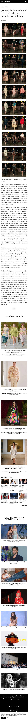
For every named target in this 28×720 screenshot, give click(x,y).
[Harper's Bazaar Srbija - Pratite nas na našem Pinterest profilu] (14, 706)
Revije (6, 7)
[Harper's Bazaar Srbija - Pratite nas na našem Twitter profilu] (12, 706)
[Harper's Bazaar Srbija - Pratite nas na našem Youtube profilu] (18, 706)
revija (14, 308)
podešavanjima (14, 715)
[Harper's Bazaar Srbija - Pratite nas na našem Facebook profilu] (9, 706)
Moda (2, 7)
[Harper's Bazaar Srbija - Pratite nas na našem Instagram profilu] (16, 706)
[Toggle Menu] (2, 1)
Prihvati (4, 717)
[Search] (26, 2)
